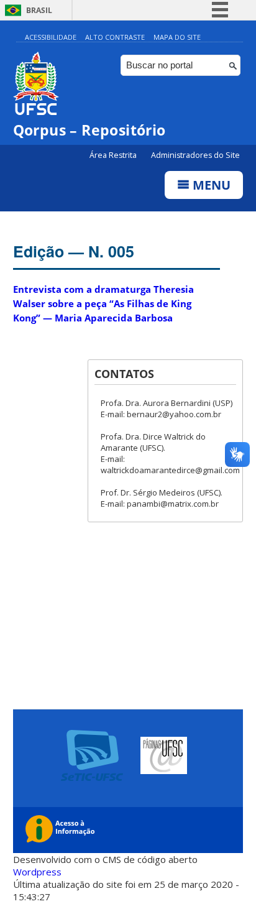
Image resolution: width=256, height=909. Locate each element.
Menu (210, 185)
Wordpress (37, 871)
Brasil (39, 10)
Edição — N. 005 (73, 251)
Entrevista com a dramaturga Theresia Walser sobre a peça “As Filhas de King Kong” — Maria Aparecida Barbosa (103, 303)
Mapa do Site (177, 37)
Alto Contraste (115, 37)
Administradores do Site (195, 155)
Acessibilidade (50, 37)
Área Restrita (114, 155)
